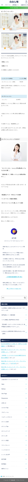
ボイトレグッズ (6, 431)
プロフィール (5, 412)
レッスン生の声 (6, 454)
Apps (3, 384)
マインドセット (6, 445)
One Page (4, 393)
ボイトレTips (5, 426)
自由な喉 (14, 2)
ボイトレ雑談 (5, 440)
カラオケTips (5, 407)
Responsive (5, 398)
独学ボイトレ (5, 468)
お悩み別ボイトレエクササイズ (10, 379)
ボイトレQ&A (5, 421)
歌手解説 (4, 464)
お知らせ (4, 403)
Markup (3, 389)
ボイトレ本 (4, 435)
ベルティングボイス (7, 417)
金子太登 (13, 363)
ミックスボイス (6, 450)
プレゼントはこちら (14, 7)
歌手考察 (4, 459)
